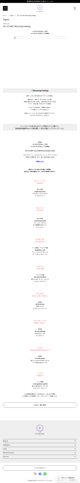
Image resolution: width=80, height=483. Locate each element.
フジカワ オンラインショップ (43, 480)
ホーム (5, 15)
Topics (12, 15)
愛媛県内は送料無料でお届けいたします (40, 1)
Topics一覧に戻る (40, 405)
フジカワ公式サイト (40, 468)
